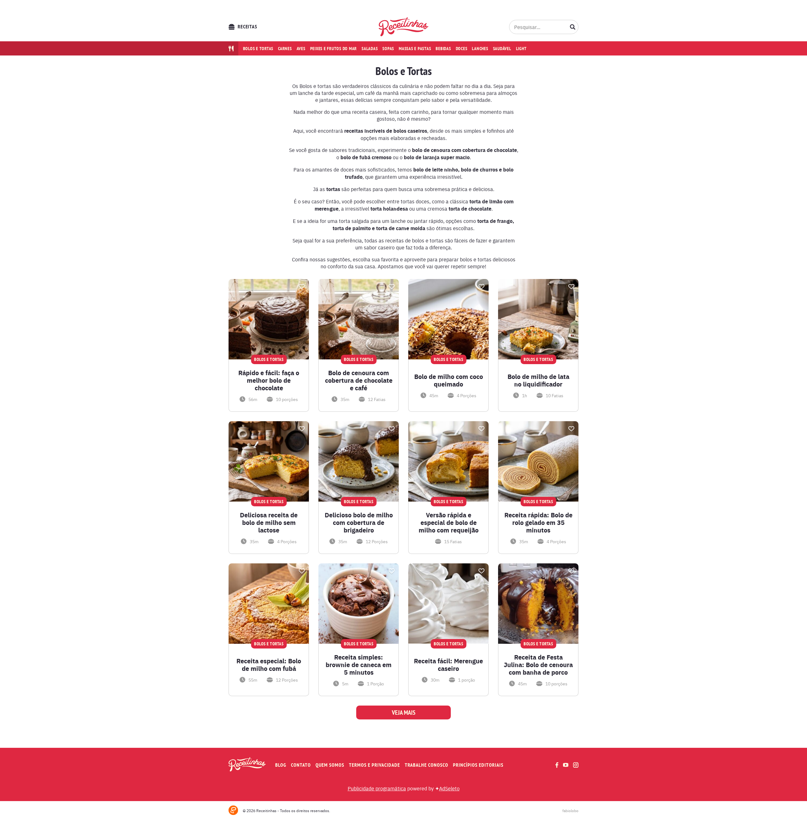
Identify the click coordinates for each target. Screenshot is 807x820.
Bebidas (443, 48)
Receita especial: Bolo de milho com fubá (268, 664)
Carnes (285, 48)
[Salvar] (301, 286)
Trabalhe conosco (426, 765)
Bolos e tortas (258, 48)
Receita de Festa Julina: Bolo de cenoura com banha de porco (538, 664)
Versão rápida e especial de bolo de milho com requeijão (449, 522)
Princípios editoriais (478, 765)
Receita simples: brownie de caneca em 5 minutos (359, 664)
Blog (280, 765)
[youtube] (565, 765)
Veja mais (403, 712)
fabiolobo (570, 810)
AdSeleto (449, 788)
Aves (301, 48)
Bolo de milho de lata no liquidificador (538, 380)
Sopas (388, 48)
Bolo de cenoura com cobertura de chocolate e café (358, 380)
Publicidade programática (377, 788)
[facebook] (556, 765)
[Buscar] (573, 27)
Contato (301, 765)
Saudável (502, 48)
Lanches (480, 48)
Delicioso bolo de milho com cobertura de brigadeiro (359, 522)
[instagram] (575, 765)
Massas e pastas (415, 48)
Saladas (370, 48)
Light (521, 48)
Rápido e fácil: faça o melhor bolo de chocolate (268, 380)
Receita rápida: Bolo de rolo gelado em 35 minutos (538, 522)
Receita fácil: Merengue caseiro (448, 664)
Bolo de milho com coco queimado (448, 380)
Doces (461, 48)
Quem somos (330, 765)
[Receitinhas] (403, 26)
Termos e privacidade (374, 765)
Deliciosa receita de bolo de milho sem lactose (269, 522)
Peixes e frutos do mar (333, 48)
